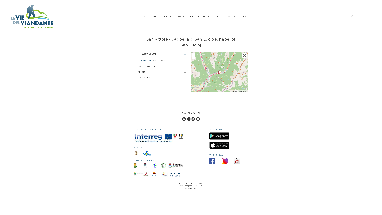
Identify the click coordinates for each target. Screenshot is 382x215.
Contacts (245, 16)
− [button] (193, 57)
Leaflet (235, 91)
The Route (164, 16)
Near (141, 72)
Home (146, 16)
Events (217, 16)
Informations (147, 53)
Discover (180, 16)
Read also (145, 77)
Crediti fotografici (186, 186)
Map (154, 16)
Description (146, 66)
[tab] (162, 54)
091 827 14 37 (159, 60)
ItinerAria (196, 188)
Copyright (198, 186)
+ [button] (193, 54)
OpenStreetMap (242, 91)
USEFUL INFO (229, 16)
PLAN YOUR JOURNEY (198, 16)
